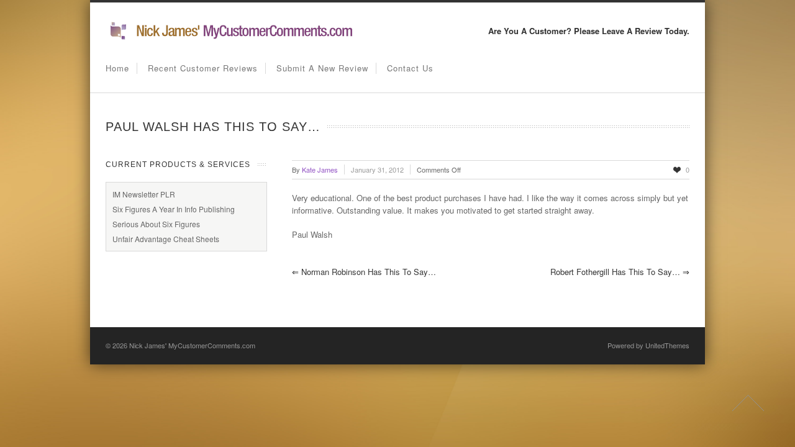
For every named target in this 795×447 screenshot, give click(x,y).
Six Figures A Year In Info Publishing (173, 209)
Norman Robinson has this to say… (364, 272)
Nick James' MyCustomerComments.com (192, 345)
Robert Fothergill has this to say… (619, 272)
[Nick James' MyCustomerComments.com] (230, 37)
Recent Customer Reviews (203, 68)
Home (117, 68)
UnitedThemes (667, 345)
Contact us (410, 68)
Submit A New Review (322, 68)
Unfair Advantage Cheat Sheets (165, 238)
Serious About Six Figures (156, 224)
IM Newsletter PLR (143, 194)
